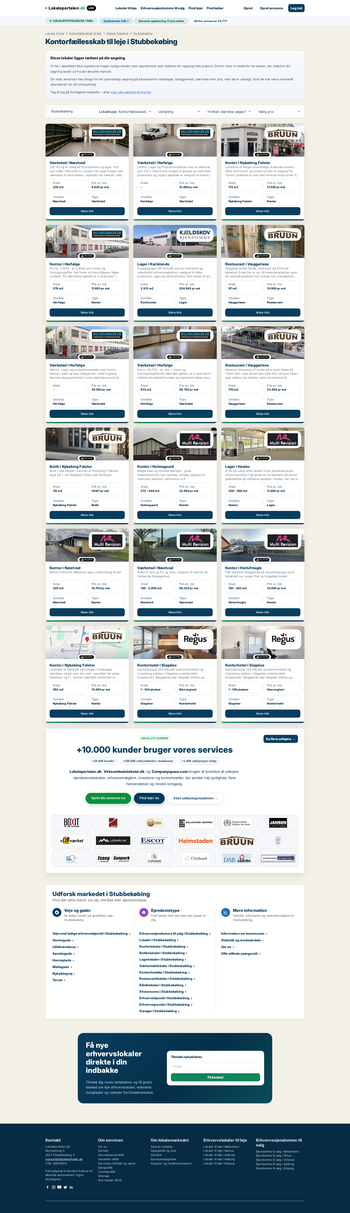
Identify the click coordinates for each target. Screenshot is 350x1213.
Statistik (156, 1155)
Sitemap (103, 1176)
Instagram (53, 1187)
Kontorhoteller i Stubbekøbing (163, 972)
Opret (248, 8)
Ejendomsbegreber (163, 1159)
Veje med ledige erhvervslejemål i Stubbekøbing (90, 933)
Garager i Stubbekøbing (158, 1011)
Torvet (57, 980)
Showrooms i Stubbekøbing (161, 991)
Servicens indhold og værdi (116, 1163)
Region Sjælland (117, 33)
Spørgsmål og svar (163, 1150)
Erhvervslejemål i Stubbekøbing (164, 998)
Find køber (215, 8)
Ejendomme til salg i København (277, 1151)
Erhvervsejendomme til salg (163, 8)
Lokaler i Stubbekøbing (157, 940)
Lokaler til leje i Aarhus (218, 1150)
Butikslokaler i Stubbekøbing (162, 953)
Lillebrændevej (64, 947)
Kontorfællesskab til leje (85, 33)
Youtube (59, 1187)
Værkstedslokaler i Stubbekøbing (165, 966)
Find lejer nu (149, 798)
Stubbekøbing (143, 33)
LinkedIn (71, 1187)
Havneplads (61, 960)
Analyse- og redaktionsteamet (171, 1163)
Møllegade (60, 967)
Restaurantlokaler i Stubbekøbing (165, 979)
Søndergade (62, 953)
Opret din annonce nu (108, 798)
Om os (226, 947)
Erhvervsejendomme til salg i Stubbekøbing (173, 933)
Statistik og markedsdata (241, 940)
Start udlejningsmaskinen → (195, 798)
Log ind (296, 8)
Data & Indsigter (162, 1146)
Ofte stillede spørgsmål (239, 953)
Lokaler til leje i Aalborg (219, 1159)
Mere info (87, 211)
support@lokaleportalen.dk (64, 1159)
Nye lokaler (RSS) (110, 1180)
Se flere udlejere (281, 739)
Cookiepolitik (107, 1171)
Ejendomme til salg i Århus (273, 1155)
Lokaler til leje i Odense (219, 1155)
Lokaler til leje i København (221, 1146)
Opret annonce (271, 8)
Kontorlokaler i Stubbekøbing (162, 946)
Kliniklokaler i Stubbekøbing (161, 985)
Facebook (47, 1187)
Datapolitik (105, 1167)
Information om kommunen (243, 933)
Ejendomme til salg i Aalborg (275, 1164)
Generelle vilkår (108, 1159)
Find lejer (196, 8)
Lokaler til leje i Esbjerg (219, 1163)
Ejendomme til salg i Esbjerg (275, 1168)
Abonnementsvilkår (111, 1155)
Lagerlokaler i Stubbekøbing (161, 959)
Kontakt (103, 1150)
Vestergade (61, 940)
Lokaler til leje (126, 8)
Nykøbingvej (62, 973)
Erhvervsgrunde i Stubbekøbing (164, 1004)
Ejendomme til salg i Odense (275, 1159)
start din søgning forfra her (131, 92)
